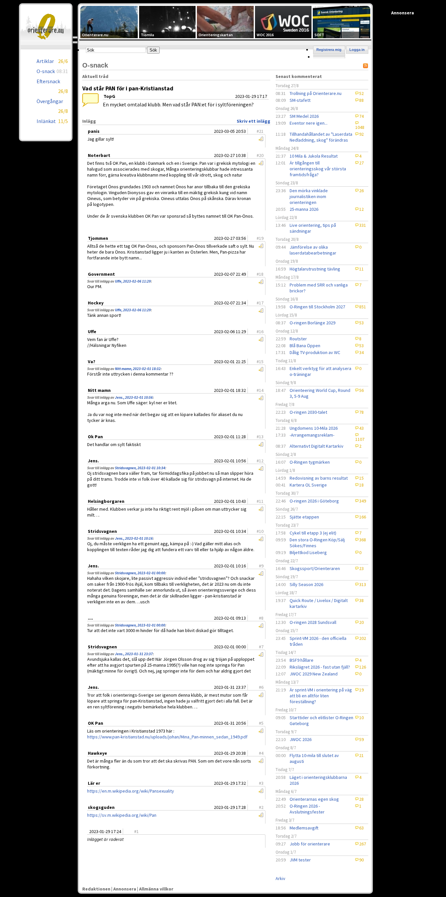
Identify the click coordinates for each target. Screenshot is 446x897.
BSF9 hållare (301, 660)
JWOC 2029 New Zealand (314, 674)
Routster (298, 339)
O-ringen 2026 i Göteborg (314, 501)
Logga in (357, 50)
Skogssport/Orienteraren (315, 568)
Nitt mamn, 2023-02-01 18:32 (138, 368)
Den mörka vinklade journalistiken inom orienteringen (309, 196)
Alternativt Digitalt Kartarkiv (316, 446)
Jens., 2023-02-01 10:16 (134, 538)
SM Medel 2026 (304, 116)
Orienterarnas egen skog (314, 799)
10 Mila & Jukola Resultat (314, 156)
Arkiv (280, 878)
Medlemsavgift (304, 828)
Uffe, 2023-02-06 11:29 (133, 281)
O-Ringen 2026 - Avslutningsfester (307, 809)
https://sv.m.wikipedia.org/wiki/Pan (121, 815)
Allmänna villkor (156, 889)
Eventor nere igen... (308, 123)
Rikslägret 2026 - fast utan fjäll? (320, 667)
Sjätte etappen (304, 517)
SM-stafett (300, 100)
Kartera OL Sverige (308, 485)
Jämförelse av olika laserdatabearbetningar (313, 250)
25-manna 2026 (304, 209)
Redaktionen (96, 889)
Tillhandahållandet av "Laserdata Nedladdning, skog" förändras (321, 137)
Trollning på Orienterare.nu (316, 93)
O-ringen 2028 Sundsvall (313, 622)
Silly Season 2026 (306, 584)
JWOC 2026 (300, 739)
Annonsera (124, 889)
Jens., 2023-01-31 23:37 (134, 654)
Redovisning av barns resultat (319, 478)
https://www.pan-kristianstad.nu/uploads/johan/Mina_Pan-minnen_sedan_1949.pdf (167, 737)
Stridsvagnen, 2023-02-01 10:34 (140, 468)
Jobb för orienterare (310, 844)
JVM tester (300, 860)
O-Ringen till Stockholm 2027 (317, 307)
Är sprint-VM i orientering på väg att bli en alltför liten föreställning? (321, 695)
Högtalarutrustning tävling (315, 269)
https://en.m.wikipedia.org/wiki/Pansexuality (130, 791)
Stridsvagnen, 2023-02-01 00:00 (140, 573)
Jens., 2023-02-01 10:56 (134, 397)
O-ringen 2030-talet (308, 412)
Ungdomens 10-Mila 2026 (314, 428)
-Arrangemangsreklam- (312, 435)
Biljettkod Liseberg (308, 552)
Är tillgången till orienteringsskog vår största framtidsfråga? (318, 169)
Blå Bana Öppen (305, 345)
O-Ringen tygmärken (310, 462)
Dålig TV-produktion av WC (315, 352)
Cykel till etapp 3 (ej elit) (313, 533)
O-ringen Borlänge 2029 (312, 323)
